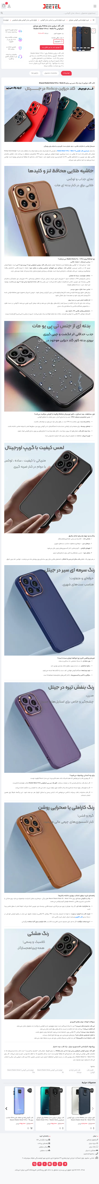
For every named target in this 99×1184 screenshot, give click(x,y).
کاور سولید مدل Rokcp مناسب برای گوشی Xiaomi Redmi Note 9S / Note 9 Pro (81, 1119)
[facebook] (49, 1164)
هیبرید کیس (57, 34)
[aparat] (39, 1164)
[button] (92, 1108)
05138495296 (89, 1154)
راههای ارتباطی (91, 1140)
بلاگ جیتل (92, 1147)
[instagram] (60, 1164)
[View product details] (93, 1128)
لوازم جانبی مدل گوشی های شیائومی (24, 20)
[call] (34, 1164)
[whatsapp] (54, 1164)
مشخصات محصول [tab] (50, 73)
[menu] (95, 6)
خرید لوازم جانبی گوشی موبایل (79, 20)
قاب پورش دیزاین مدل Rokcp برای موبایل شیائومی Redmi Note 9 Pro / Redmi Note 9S (50, 1119)
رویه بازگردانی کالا (42, 1140)
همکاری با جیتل (90, 1150)
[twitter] (44, 1164)
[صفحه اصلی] (93, 20)
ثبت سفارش (44, 1150)
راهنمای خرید (44, 1136)
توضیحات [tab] (66, 73)
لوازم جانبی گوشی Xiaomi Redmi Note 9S (50, 1071)
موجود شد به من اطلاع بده (51, 47)
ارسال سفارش (43, 1147)
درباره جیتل (92, 1143)
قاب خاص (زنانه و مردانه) (75, 1071)
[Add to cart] (31, 1128)
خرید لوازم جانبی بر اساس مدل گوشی (52, 20)
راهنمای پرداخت (43, 1143)
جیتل (95, 1136)
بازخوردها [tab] (34, 73)
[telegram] (65, 1164)
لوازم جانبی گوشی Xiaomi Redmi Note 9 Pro (21, 1071)
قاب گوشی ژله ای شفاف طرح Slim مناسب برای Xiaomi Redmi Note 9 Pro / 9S (19, 1119)
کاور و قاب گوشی (91, 1071)
